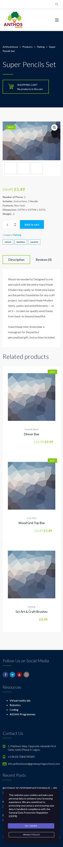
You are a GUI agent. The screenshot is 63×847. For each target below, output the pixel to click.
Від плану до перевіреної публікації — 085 (30, 788)
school (8, 242)
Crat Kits (32, 517)
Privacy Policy (31, 834)
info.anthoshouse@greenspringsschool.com (34, 763)
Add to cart (31, 224)
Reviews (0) (44, 259)
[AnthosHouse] (13, 20)
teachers (20, 242)
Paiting (17, 234)
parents (34, 242)
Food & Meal (31, 429)
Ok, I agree (31, 825)
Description (16, 259)
